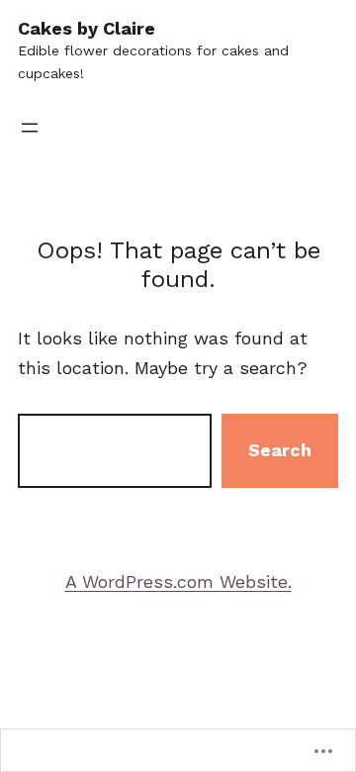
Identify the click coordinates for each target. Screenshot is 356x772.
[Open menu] (30, 128)
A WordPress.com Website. (178, 581)
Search (280, 449)
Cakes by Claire (86, 28)
